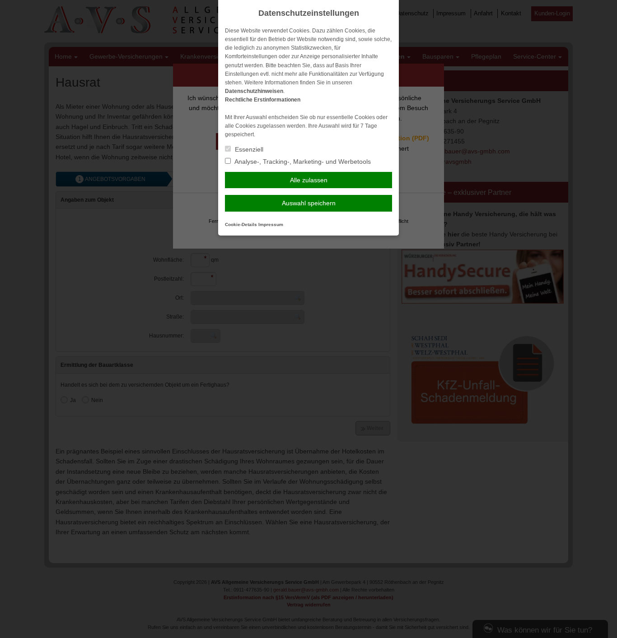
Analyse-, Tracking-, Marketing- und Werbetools (302, 161)
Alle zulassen (308, 180)
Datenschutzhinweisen (254, 91)
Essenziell (248, 149)
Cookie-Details (241, 224)
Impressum (270, 224)
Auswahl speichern (309, 203)
